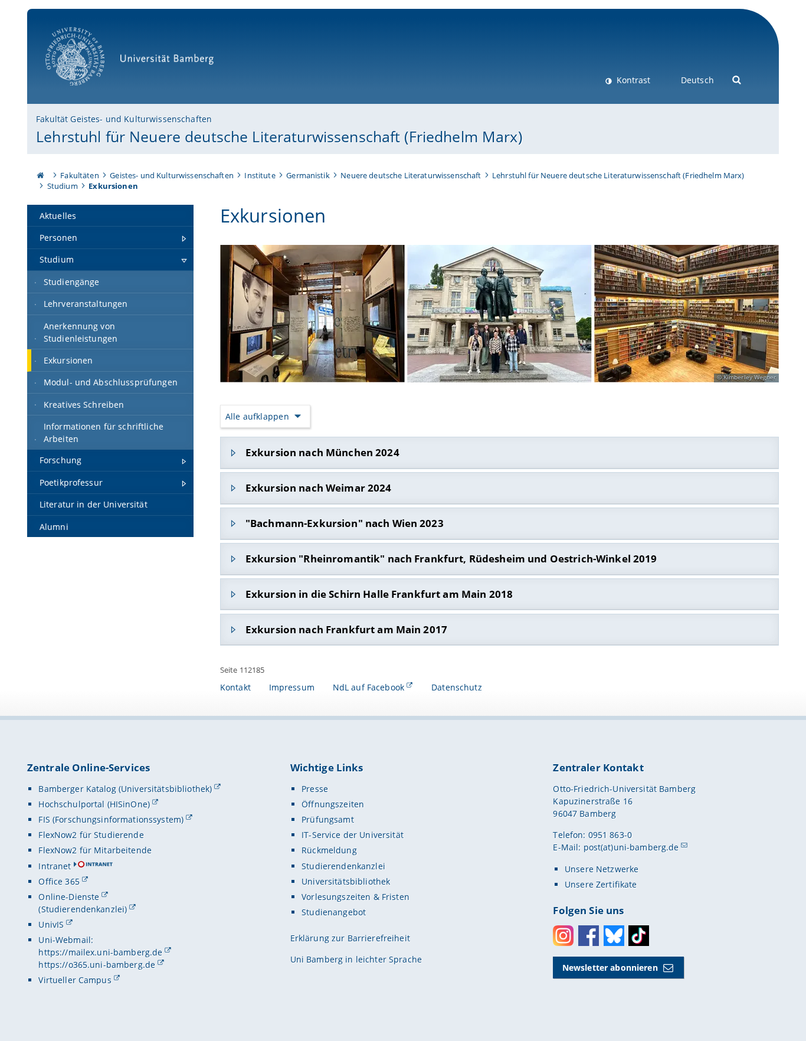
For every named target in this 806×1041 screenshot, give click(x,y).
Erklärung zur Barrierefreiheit (350, 938)
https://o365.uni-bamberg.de (96, 964)
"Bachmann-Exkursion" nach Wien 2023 (344, 523)
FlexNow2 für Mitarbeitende (95, 850)
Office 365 (58, 881)
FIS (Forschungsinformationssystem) (111, 819)
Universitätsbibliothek (346, 881)
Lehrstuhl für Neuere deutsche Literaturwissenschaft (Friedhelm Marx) (279, 136)
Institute (259, 175)
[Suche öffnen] (737, 79)
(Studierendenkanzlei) (82, 909)
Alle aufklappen (257, 416)
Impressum (291, 687)
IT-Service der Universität (353, 834)
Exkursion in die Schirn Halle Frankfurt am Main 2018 (379, 594)
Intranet (54, 866)
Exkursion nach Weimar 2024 (318, 488)
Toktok (638, 935)
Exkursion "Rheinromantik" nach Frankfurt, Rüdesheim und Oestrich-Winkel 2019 (451, 558)
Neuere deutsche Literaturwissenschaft (410, 175)
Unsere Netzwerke (601, 869)
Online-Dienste (68, 896)
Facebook (588, 935)
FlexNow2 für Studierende (90, 834)
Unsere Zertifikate (601, 884)
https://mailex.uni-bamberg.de (100, 952)
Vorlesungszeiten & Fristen (355, 896)
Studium (62, 186)
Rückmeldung (329, 850)
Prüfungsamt (328, 819)
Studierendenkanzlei (343, 866)
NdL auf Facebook (368, 687)
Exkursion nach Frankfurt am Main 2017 (346, 629)
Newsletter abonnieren (610, 967)
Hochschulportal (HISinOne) (94, 804)
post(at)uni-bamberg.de (631, 847)
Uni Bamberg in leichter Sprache (356, 959)
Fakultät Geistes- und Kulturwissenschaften (124, 119)
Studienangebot (334, 912)
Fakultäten (79, 175)
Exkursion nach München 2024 (322, 452)
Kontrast (632, 80)
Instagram (563, 935)
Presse (315, 788)
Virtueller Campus (74, 980)
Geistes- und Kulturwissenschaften (172, 175)
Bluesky (614, 935)
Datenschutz (456, 687)
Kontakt (235, 687)
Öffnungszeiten (333, 804)
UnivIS (51, 924)
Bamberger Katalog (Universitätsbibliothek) (125, 788)
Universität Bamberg (87, 91)
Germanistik (308, 175)
